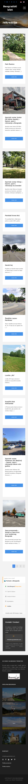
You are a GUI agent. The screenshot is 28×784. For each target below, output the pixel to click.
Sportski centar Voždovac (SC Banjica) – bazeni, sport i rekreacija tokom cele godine (13, 462)
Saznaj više (14, 138)
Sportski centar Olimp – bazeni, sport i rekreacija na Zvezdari (14, 183)
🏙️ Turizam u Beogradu (12, 581)
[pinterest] (9, 1)
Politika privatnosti (6, 763)
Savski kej (9, 265)
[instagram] (16, 1)
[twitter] (11, 1)
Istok (14, 694)
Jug (14, 708)
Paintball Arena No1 (12, 215)
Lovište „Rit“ (10, 375)
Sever (14, 723)
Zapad (14, 737)
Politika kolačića (6, 766)
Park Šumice (9, 64)
